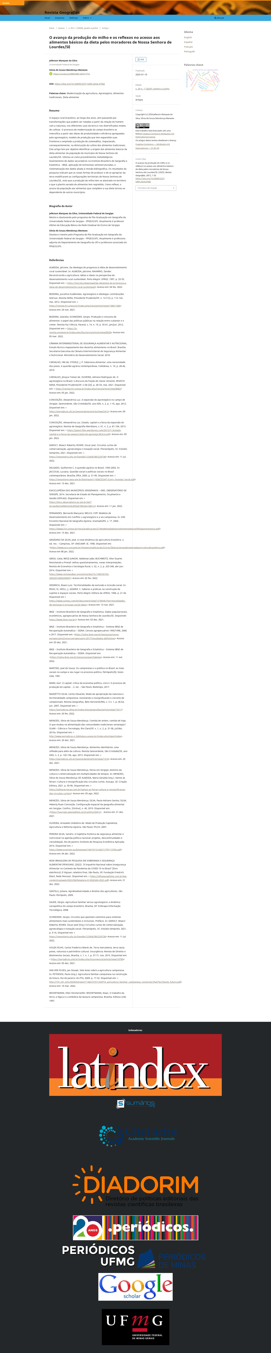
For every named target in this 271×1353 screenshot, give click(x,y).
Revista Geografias (62, 12)
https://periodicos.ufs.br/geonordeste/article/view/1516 (79, 758)
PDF (142, 59)
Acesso (6, 3)
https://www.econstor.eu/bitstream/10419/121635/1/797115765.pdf (85, 849)
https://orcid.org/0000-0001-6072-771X (71, 73)
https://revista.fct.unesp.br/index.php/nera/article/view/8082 (88, 388)
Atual (47, 17)
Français (188, 46)
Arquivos (59, 17)
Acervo (61, 28)
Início (51, 28)
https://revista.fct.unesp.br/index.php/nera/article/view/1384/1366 (84, 305)
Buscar (220, 17)
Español (188, 42)
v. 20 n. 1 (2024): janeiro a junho (83, 28)
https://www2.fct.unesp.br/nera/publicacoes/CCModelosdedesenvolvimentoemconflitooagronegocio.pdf (104, 528)
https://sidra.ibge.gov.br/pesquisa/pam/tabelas (75, 657)
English (188, 37)
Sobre (86, 17)
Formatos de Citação (147, 188)
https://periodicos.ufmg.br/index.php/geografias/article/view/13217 (85, 709)
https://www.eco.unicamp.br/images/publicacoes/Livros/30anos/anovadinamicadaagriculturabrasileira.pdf (107, 547)
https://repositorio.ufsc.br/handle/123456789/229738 (77, 456)
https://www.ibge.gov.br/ (62, 619)
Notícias (73, 17)
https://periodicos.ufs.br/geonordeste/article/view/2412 (79, 411)
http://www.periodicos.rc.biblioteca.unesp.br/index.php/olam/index (85, 736)
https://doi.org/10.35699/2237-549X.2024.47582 (80, 83)
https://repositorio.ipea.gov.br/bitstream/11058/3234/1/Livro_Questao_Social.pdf (92, 479)
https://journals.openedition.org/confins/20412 (75, 812)
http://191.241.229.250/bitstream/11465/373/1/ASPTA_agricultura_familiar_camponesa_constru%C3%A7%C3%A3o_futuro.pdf (115, 981)
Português (189, 51)
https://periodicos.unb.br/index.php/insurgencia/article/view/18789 (87, 959)
